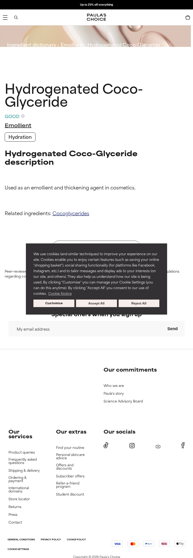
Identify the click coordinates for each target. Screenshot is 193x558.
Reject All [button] (138, 303)
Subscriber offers (70, 476)
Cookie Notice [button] (60, 293)
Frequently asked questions (22, 461)
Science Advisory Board (123, 401)
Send (172, 328)
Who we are (114, 385)
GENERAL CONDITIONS (21, 540)
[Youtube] (158, 445)
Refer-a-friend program (67, 484)
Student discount (70, 494)
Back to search (28, 56)
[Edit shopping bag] (187, 17)
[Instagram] (132, 445)
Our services (20, 433)
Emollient (72, 44)
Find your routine (70, 447)
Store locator (19, 499)
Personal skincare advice (70, 456)
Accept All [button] (96, 303)
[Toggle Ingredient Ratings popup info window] (23, 116)
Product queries (21, 452)
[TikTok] (106, 445)
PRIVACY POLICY (51, 540)
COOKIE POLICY (76, 540)
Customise (54, 303)
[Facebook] (183, 445)
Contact (15, 522)
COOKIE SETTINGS (18, 549)
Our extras (71, 431)
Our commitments (130, 369)
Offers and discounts (64, 466)
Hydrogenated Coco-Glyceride (124, 44)
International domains (18, 489)
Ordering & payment (17, 479)
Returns (14, 507)
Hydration (20, 136)
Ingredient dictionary (31, 44)
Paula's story (114, 393)
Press (12, 514)
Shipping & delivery (24, 470)
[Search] (16, 17)
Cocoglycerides (70, 213)
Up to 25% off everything (96, 4)
